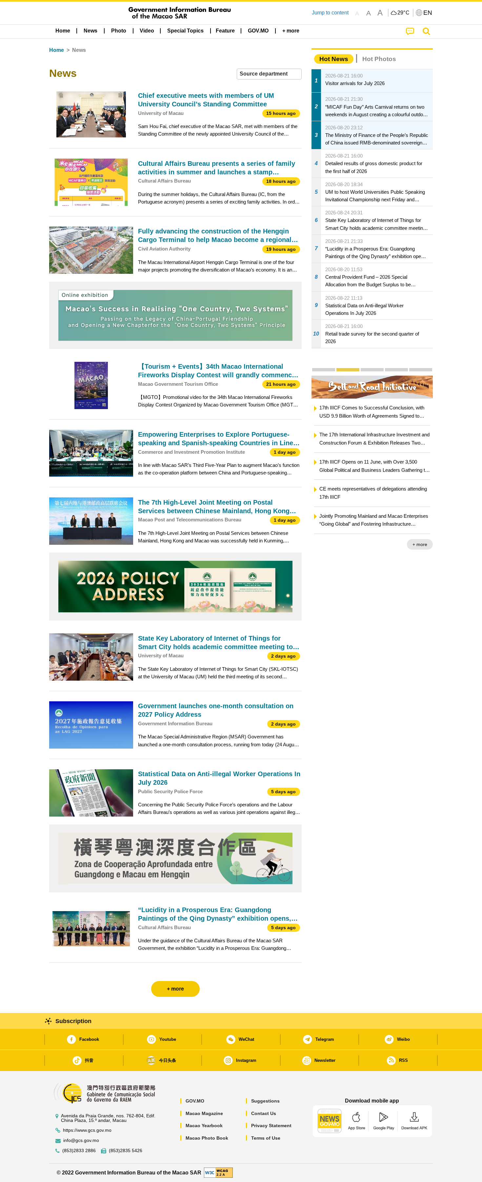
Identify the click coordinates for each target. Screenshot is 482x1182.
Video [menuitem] (147, 30)
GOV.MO (195, 1101)
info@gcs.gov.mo (81, 1140)
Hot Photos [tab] (379, 58)
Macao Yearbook (204, 1125)
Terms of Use (265, 1138)
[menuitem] (90, 31)
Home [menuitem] (62, 30)
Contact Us (263, 1113)
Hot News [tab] (333, 58)
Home (56, 50)
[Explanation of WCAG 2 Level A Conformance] (218, 1172)
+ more (419, 544)
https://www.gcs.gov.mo (87, 1130)
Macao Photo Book (207, 1138)
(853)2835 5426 (125, 1150)
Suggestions (265, 1101)
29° (403, 12)
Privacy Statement (271, 1125)
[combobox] (269, 74)
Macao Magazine (204, 1113)
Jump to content (330, 12)
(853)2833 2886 (79, 1150)
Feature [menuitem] (225, 30)
